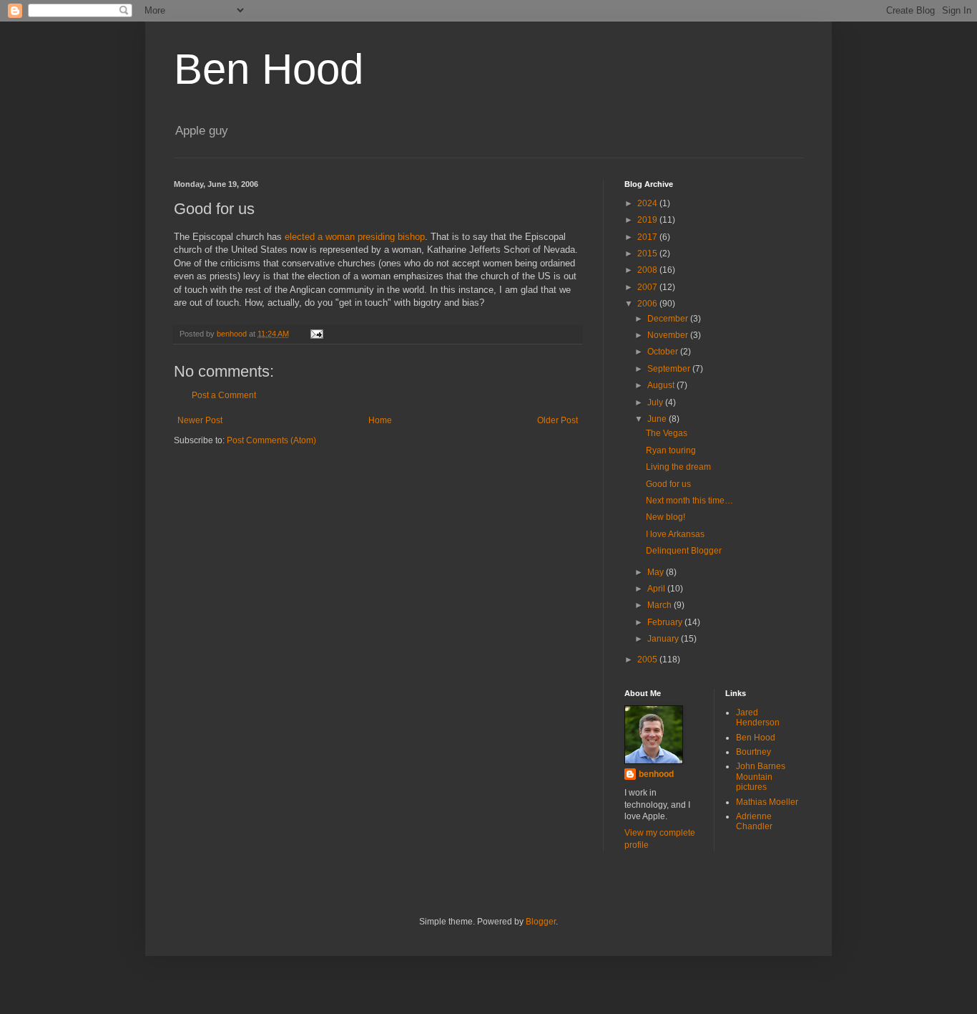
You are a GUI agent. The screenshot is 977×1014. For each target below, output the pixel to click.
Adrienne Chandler (754, 821)
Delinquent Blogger (684, 551)
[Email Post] (316, 333)
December (668, 319)
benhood (656, 774)
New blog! (665, 517)
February (665, 622)
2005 (648, 660)
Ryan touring (671, 450)
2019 (648, 220)
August (662, 385)
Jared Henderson (758, 718)
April (657, 589)
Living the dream (678, 467)
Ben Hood (268, 69)
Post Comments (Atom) (271, 440)
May (656, 572)
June (658, 419)
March (660, 605)
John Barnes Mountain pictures (760, 776)
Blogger (541, 922)
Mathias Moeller (767, 802)
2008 (648, 270)
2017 (648, 237)
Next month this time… (689, 501)
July (656, 402)
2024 (648, 203)
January (664, 639)
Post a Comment (224, 395)
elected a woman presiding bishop (355, 236)
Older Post (557, 420)
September (669, 369)
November (668, 335)
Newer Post (199, 420)
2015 (648, 253)
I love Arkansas (675, 534)
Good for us (668, 484)
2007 (648, 287)
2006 (648, 304)
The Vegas (666, 433)
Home (380, 420)
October (663, 352)
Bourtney (753, 752)
